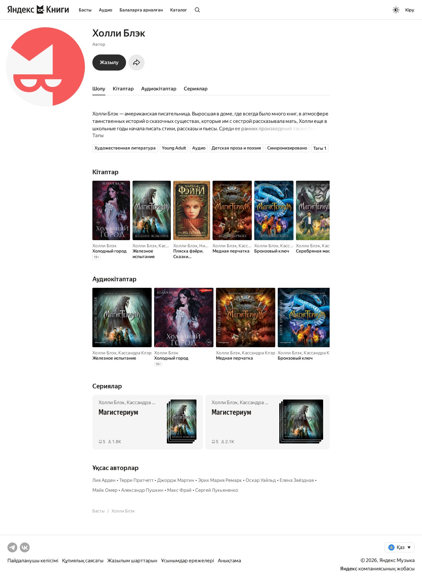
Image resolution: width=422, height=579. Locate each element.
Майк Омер (104, 490)
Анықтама (229, 561)
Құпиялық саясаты (82, 561)
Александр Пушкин (142, 490)
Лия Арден (104, 480)
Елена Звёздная (297, 480)
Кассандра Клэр (134, 352)
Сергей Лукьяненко (216, 490)
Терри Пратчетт (136, 480)
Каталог (178, 9)
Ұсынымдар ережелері (187, 561)
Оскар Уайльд (261, 480)
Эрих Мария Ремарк (220, 480)
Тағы (97, 135)
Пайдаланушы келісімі (32, 561)
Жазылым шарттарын (132, 561)
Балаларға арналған (141, 9)
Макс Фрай (179, 490)
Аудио (105, 9)
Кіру (409, 9)
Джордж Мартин (175, 480)
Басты (85, 9)
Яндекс (348, 569)
